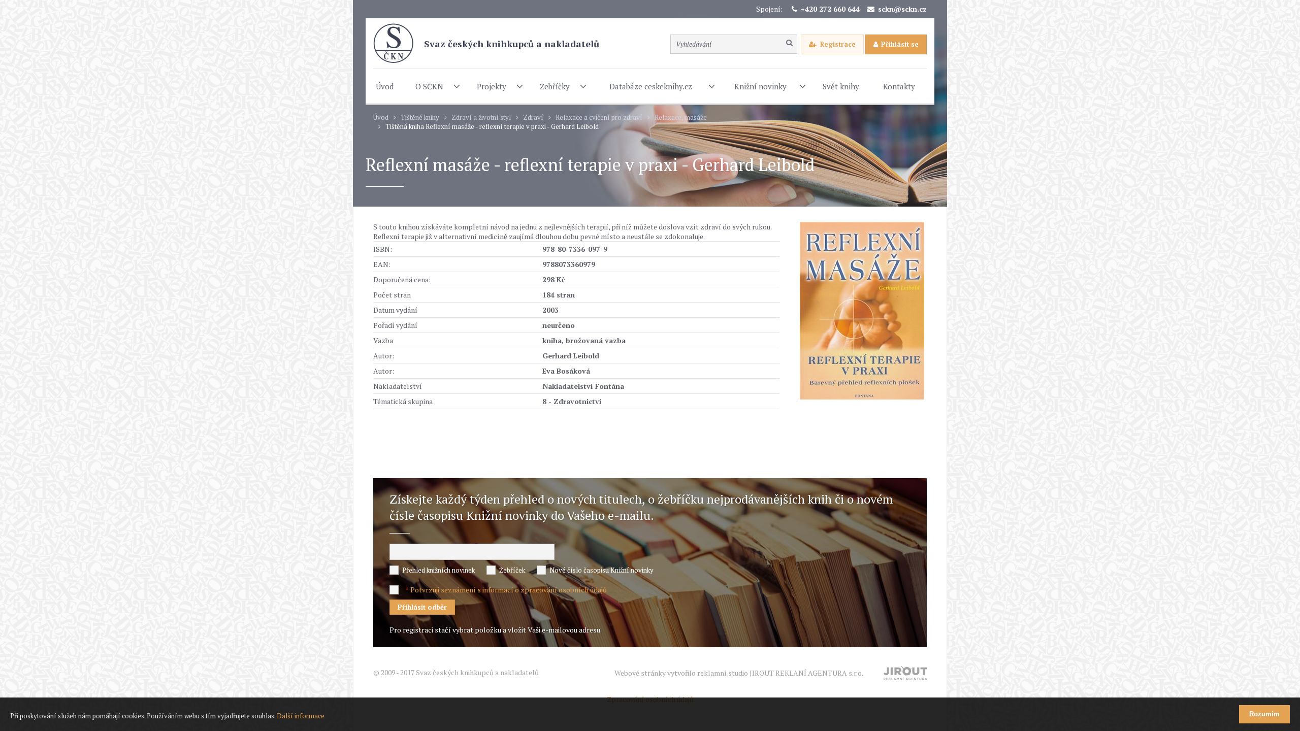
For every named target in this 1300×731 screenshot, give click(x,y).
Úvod (380, 117)
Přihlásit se (900, 44)
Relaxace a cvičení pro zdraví (599, 117)
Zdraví (533, 117)
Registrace (838, 44)
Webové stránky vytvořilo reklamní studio (738, 673)
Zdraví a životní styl (481, 117)
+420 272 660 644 (830, 9)
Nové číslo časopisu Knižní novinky (601, 570)
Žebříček (512, 570)
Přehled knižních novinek (438, 570)
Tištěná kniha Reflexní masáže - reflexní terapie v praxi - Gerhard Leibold (492, 126)
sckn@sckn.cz (902, 9)
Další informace (300, 715)
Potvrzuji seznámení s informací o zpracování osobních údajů (508, 589)
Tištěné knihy (420, 117)
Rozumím (1264, 714)
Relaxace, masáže (681, 117)
